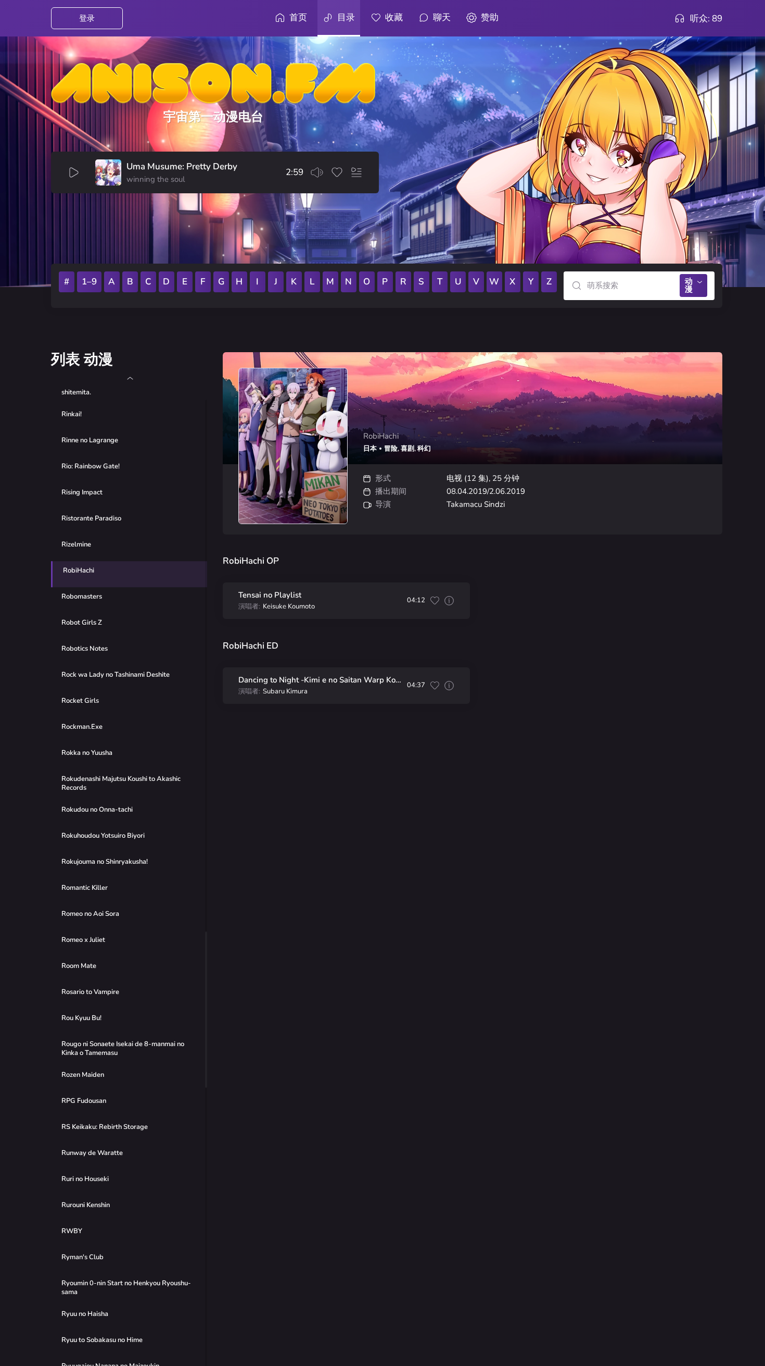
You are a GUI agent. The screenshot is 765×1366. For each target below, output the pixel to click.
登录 (87, 18)
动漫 (689, 285)
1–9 (89, 282)
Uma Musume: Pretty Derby (181, 166)
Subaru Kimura (285, 691)
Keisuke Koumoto (289, 606)
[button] (130, 378)
